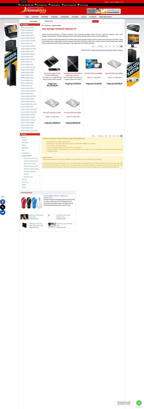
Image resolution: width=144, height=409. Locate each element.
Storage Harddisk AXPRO (27, 35)
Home (27, 17)
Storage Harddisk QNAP (27, 93)
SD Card (26, 174)
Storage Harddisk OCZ (27, 85)
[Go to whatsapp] (139, 403)
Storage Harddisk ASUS (27, 30)
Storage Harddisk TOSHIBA (28, 117)
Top (43, 25)
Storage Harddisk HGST (27, 56)
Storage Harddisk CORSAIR (28, 40)
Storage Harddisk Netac (27, 83)
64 (110, 46)
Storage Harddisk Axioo (27, 32)
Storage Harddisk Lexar (27, 80)
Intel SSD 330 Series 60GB (72, 113)
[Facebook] (2, 201)
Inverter (24, 187)
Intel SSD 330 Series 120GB (52, 113)
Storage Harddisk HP (26, 62)
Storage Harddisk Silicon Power (29, 104)
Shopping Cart (118, 2)
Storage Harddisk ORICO (27, 88)
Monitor (24, 184)
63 (106, 46)
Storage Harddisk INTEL (27, 64)
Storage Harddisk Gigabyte (28, 54)
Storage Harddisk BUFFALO (28, 38)
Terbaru (120, 50)
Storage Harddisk (56, 25)
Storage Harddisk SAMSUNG (28, 96)
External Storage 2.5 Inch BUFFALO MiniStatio (52, 74)
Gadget (83, 17)
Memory (24, 145)
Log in (111, 2)
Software (75, 17)
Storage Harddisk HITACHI (28, 59)
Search (95, 21)
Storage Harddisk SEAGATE (28, 101)
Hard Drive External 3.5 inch (31, 169)
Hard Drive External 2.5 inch (31, 166)
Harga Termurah (97, 50)
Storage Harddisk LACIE (27, 75)
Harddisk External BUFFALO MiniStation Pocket (73, 74)
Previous (100, 46)
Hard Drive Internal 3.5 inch (31, 161)
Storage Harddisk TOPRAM (28, 114)
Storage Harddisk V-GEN (27, 125)
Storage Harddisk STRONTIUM (29, 109)
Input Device (25, 182)
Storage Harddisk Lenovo (27, 77)
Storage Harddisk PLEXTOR (28, 91)
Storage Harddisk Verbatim (27, 122)
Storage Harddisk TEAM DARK (29, 112)
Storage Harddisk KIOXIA (27, 72)
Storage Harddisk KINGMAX (28, 67)
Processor (24, 140)
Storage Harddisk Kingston (27, 69)
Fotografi (92, 17)
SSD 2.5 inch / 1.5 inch (30, 163)
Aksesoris (54, 17)
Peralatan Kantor (105, 17)
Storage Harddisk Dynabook (28, 46)
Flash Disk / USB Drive (30, 171)
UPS (23, 150)
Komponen (48, 25)
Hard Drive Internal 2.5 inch (31, 158)
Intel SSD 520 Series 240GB (93, 73)
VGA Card (24, 179)
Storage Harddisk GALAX (27, 51)
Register (107, 2)
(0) (122, 2)
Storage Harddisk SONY (27, 106)
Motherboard (25, 142)
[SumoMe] (2, 212)
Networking (65, 17)
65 (113, 46)
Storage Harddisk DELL (27, 43)
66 (117, 46)
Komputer (35, 17)
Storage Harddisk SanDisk (27, 98)
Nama (115, 50)
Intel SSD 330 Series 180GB (114, 73)
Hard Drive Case (28, 176)
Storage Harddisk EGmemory (28, 48)
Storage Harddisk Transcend (28, 120)
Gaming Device (26, 153)
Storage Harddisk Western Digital (29, 130)
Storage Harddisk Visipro (27, 127)
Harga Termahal (107, 50)
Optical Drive (25, 147)
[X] (2, 207)
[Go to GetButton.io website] (139, 407)
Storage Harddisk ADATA (27, 27)
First (93, 46)
